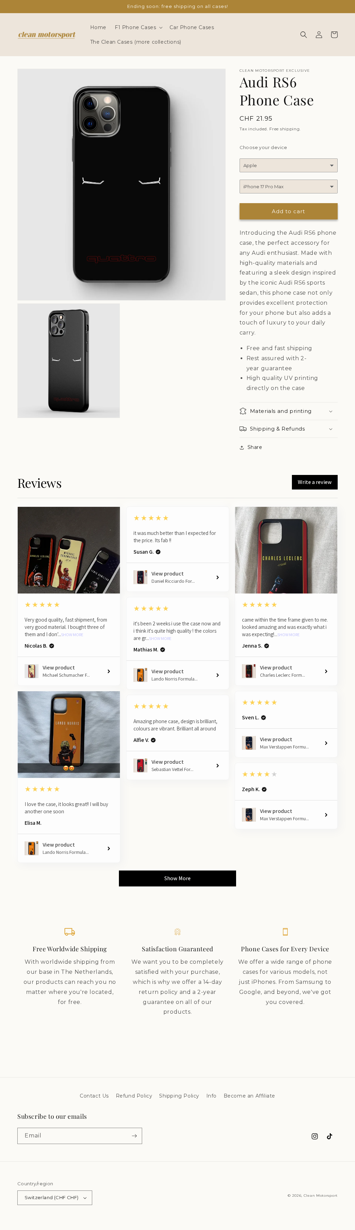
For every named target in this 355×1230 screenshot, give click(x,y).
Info (211, 1096)
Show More (72, 635)
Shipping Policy (179, 1096)
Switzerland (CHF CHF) (51, 1197)
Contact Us (94, 1096)
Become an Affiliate (249, 1096)
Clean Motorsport (321, 1195)
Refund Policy (134, 1096)
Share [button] (255, 447)
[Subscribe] (134, 1136)
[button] (138, 27)
